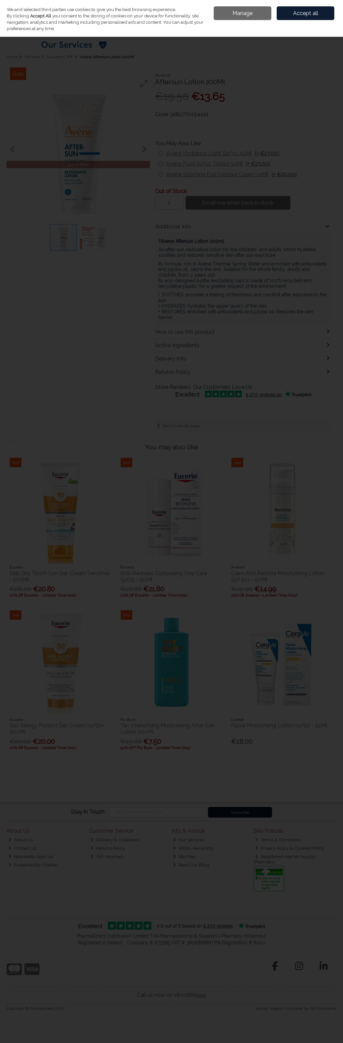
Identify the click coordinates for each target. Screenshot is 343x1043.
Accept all (305, 13)
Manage (242, 13)
